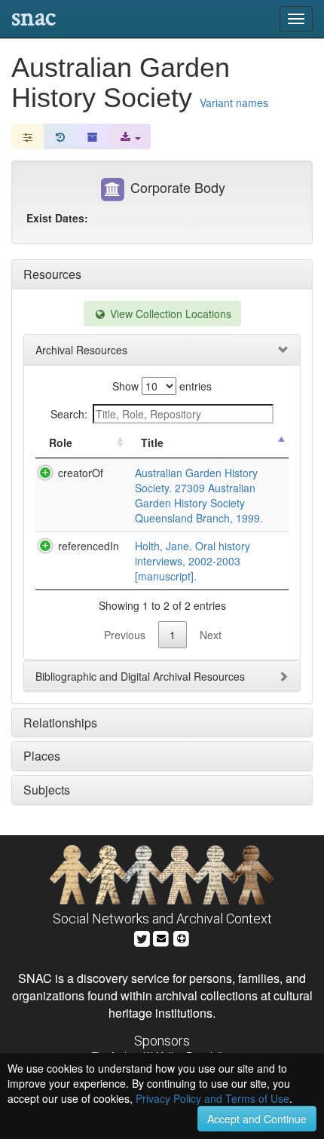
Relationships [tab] (60, 722)
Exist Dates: (57, 217)
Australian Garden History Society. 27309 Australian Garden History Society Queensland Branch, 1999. (199, 495)
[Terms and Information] (182, 937)
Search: (68, 413)
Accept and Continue (257, 1118)
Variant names (234, 102)
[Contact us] (161, 937)
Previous (124, 634)
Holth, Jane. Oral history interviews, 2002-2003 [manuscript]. (192, 560)
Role (60, 442)
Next (211, 634)
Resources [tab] (52, 274)
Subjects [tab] (46, 789)
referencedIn (88, 545)
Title (152, 442)
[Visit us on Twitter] (142, 937)
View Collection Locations (169, 313)
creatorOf (80, 472)
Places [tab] (41, 755)
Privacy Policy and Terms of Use (212, 1098)
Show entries (162, 385)
